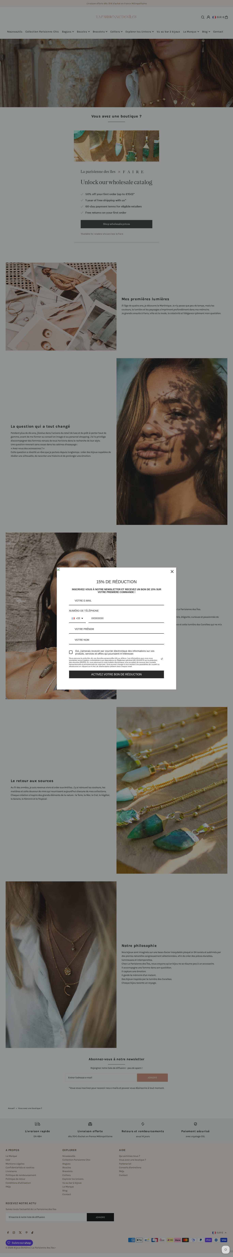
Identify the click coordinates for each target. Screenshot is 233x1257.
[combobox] (77, 618)
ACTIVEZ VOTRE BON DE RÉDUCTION (116, 674)
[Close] (172, 571)
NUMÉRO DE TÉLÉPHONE (84, 610)
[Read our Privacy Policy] (162, 659)
